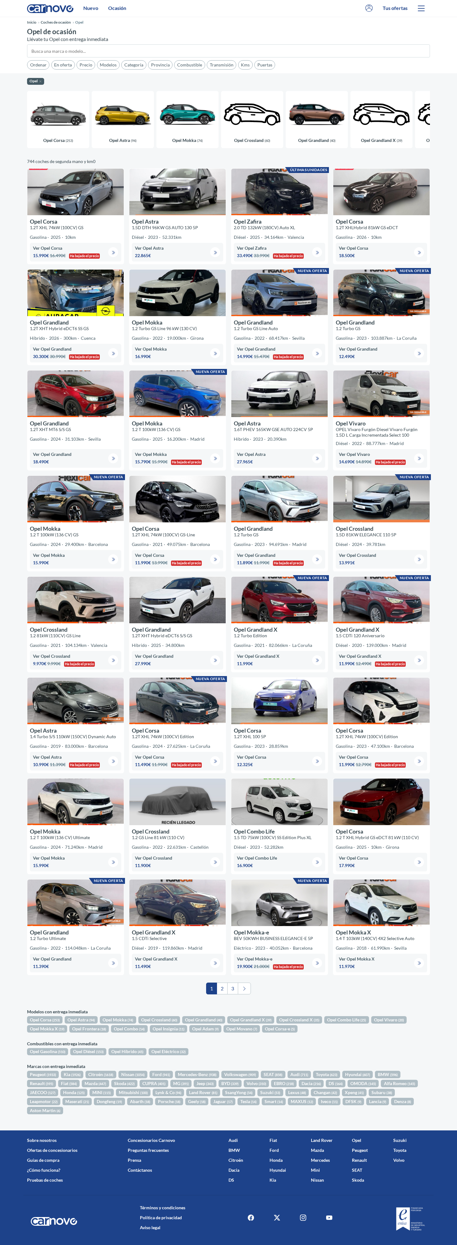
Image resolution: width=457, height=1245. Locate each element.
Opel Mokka (118, 1019)
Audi (299, 1074)
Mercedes (320, 1160)
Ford (161, 1074)
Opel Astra (81, 1019)
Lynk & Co (168, 1092)
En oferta (63, 64)
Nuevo (90, 8)
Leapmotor (44, 1101)
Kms (245, 64)
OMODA (363, 1083)
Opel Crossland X (299, 1019)
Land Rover (203, 1092)
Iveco (329, 1101)
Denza (402, 1101)
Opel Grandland (203, 1019)
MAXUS (302, 1101)
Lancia (377, 1101)
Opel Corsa (45, 1019)
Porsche (169, 1101)
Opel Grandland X (250, 1019)
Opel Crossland (159, 1019)
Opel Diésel (88, 1051)
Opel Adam (205, 1028)
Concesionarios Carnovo (151, 1140)
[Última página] (244, 988)
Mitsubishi (133, 1092)
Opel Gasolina (47, 1051)
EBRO (284, 1083)
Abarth (140, 1101)
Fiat (69, 1083)
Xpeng (354, 1092)
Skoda (124, 1083)
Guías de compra (43, 1160)
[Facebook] (251, 1218)
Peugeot (43, 1074)
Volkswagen (240, 1074)
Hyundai (357, 1074)
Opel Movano (241, 1028)
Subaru (382, 1092)
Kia (72, 1074)
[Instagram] (303, 1218)
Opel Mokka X (47, 1028)
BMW (388, 1074)
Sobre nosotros (42, 1140)
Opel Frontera (89, 1028)
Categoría (133, 64)
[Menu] (421, 8)
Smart (274, 1101)
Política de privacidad (161, 1217)
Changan (325, 1092)
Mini (315, 1170)
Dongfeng (109, 1101)
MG (181, 1083)
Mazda (95, 1083)
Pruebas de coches (45, 1180)
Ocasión (117, 8)
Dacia (311, 1083)
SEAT (273, 1074)
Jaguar (223, 1101)
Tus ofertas (395, 8)
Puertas (264, 64)
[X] (277, 1218)
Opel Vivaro (389, 1019)
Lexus (297, 1092)
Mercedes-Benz (197, 1074)
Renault (41, 1083)
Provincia (160, 64)
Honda (74, 1092)
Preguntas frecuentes (148, 1150)
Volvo (256, 1083)
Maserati (77, 1101)
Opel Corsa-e (280, 1028)
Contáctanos (140, 1170)
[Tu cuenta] (369, 8)
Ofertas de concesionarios (52, 1150)
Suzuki (270, 1092)
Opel (356, 1140)
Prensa (134, 1160)
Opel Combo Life (346, 1019)
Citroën (100, 1074)
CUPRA (153, 1083)
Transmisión (221, 64)
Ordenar (38, 64)
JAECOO (42, 1092)
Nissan (133, 1074)
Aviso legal (150, 1227)
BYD (229, 1083)
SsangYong (238, 1092)
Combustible (189, 64)
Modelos (108, 64)
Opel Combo (129, 1028)
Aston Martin (45, 1110)
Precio (86, 64)
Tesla (248, 1101)
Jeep (205, 1083)
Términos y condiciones (162, 1207)
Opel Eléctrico (168, 1051)
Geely (196, 1101)
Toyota (326, 1074)
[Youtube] (329, 1218)
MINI (101, 1092)
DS (336, 1083)
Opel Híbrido (127, 1051)
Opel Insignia (168, 1028)
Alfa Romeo (399, 1083)
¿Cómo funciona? (43, 1170)
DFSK (353, 1101)
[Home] (50, 8)
